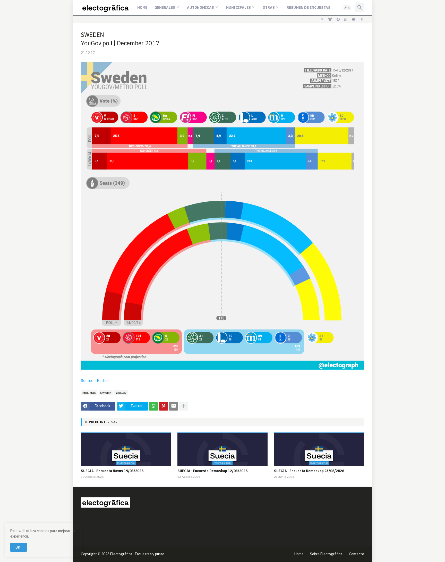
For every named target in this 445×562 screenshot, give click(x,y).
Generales (165, 7)
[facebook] (338, 19)
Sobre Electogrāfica (326, 554)
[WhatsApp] (153, 406)
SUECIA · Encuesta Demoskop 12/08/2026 (212, 471)
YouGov (121, 393)
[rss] (362, 19)
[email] (354, 19)
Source (87, 380)
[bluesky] (330, 19)
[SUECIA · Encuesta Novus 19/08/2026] (126, 449)
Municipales (238, 7)
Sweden (105, 393)
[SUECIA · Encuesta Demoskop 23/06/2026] (319, 449)
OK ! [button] (18, 547)
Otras (269, 7)
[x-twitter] (322, 19)
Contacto (356, 554)
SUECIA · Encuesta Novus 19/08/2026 (112, 471)
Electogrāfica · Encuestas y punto (137, 554)
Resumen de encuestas (308, 7)
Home (142, 7)
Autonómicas (200, 7)
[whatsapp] (345, 19)
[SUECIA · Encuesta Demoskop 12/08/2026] (222, 449)
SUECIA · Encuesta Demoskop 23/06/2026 (309, 471)
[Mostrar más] (183, 406)
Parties (103, 380)
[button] (347, 7)
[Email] (173, 406)
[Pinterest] (163, 406)
